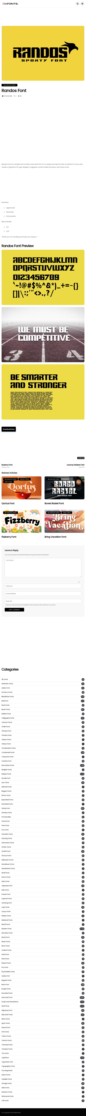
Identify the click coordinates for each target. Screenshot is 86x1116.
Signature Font (7, 1010)
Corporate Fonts (8, 757)
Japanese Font (7, 886)
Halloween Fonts (7, 860)
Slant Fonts (6, 1019)
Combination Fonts (9, 748)
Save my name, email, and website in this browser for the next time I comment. (31, 605)
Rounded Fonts (7, 993)
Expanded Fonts (7, 800)
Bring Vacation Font (55, 536)
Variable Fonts (7, 1079)
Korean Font (6, 894)
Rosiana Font (7, 466)
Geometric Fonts (8, 843)
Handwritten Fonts (8, 868)
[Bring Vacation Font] (64, 521)
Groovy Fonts (6, 856)
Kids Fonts (5, 890)
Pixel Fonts (5, 959)
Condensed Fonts (8, 752)
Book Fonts (5, 705)
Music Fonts (6, 941)
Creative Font (7, 761)
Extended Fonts (7, 804)
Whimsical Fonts (8, 1096)
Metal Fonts (6, 924)
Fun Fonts (5, 830)
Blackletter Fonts (8, 696)
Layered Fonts (7, 899)
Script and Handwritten (10, 1002)
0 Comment (8, 96)
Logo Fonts (5, 907)
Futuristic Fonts (7, 834)
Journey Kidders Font (75, 466)
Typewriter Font (7, 1062)
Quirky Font (6, 976)
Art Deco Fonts (7, 692)
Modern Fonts (7, 929)
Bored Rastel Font (54, 503)
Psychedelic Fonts (8, 972)
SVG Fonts (5, 1032)
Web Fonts (5, 1088)
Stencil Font (6, 1027)
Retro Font (5, 984)
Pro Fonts (5, 967)
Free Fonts (5, 825)
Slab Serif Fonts (7, 1015)
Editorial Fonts (7, 787)
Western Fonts (7, 1092)
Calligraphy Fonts (8, 718)
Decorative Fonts (9, 85)
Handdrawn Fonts (8, 864)
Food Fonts (6, 821)
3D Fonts (5, 679)
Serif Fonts (8, 482)
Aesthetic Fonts (7, 684)
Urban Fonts (6, 1075)
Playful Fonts (6, 963)
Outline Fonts (6, 950)
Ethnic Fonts (6, 795)
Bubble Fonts (6, 714)
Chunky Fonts (7, 735)
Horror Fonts (6, 877)
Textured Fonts (7, 1045)
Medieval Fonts (7, 920)
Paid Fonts (5, 954)
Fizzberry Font (9, 536)
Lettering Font (7, 903)
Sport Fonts (6, 1023)
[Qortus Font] (21, 487)
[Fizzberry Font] (21, 521)
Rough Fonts (6, 989)
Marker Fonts (6, 916)
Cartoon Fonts (7, 722)
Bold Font (5, 701)
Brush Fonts (6, 709)
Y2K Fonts (5, 1101)
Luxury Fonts (6, 911)
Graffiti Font (6, 851)
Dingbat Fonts (7, 770)
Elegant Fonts (6, 791)
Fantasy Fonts (7, 813)
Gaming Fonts (7, 838)
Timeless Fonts (7, 1049)
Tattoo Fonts (6, 1036)
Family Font (6, 808)
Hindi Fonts (5, 873)
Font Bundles (6, 817)
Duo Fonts (5, 782)
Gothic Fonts (6, 847)
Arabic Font (6, 688)
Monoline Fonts (7, 933)
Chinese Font (6, 731)
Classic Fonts (6, 739)
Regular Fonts (6, 980)
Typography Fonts (8, 1066)
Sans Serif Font (7, 997)
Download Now (8, 429)
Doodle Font (6, 778)
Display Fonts (24, 479)
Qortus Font (8, 503)
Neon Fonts (6, 946)
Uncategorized (7, 1070)
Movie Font (6, 937)
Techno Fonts (7, 1040)
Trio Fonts (5, 1053)
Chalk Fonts (6, 727)
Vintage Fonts (7, 1083)
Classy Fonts (6, 744)
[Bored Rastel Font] (64, 487)
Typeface (5, 1058)
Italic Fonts (5, 881)
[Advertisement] (43, 12)
